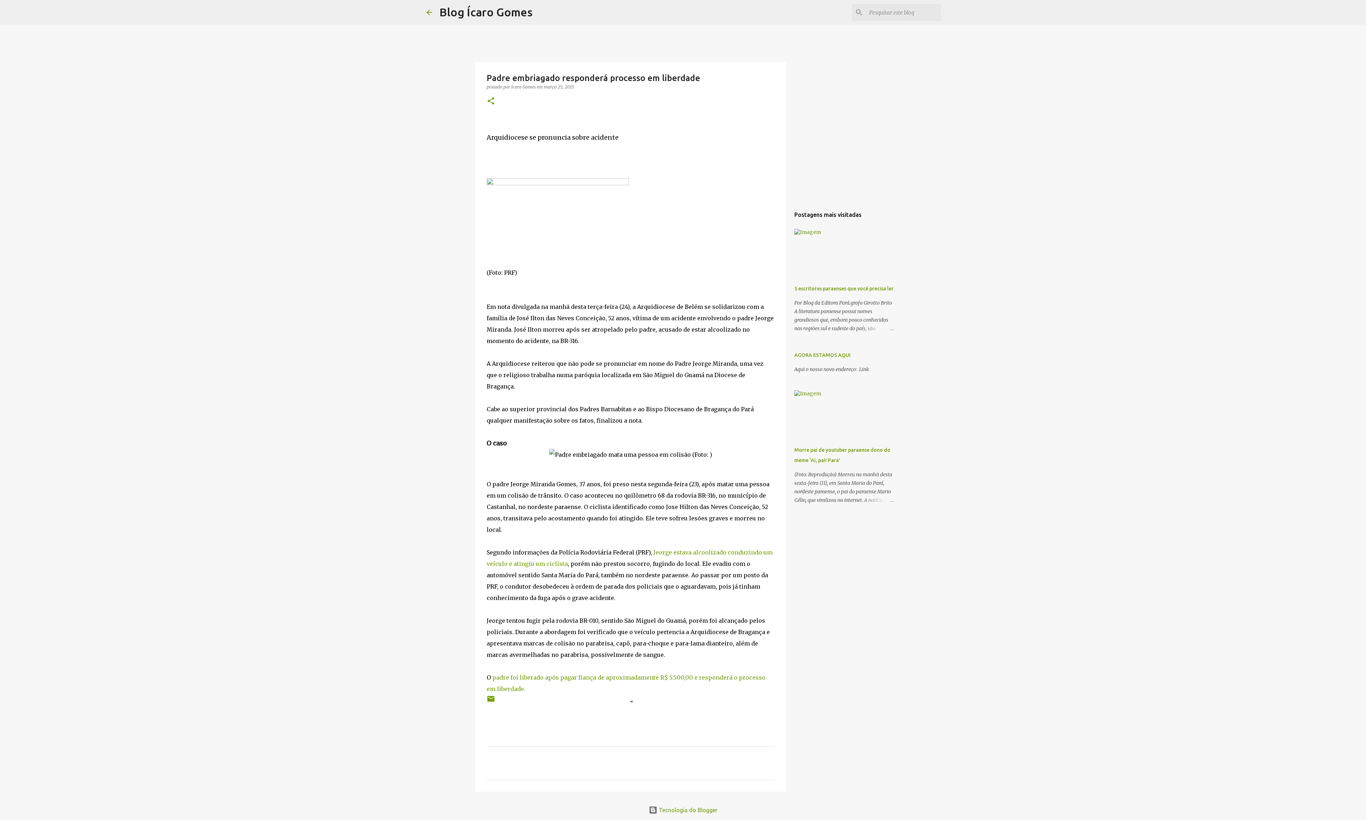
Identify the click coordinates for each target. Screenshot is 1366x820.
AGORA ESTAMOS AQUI (822, 355)
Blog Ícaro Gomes (486, 12)
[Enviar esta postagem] (491, 701)
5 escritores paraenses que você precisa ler (844, 288)
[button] (491, 101)
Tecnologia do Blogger (687, 810)
